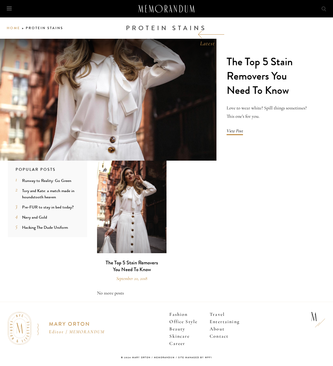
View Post (235, 131)
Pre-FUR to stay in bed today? (48, 207)
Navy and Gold (34, 217)
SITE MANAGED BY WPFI (195, 357)
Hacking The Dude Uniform (45, 227)
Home (13, 28)
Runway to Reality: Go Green (46, 181)
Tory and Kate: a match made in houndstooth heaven (48, 194)
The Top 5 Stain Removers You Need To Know (260, 76)
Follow (297, 8)
